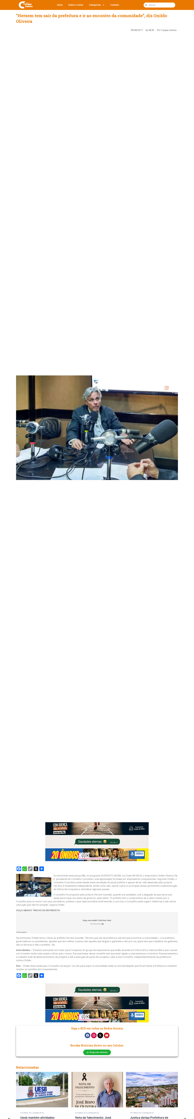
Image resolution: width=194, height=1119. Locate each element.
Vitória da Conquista (32, 1113)
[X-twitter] (100, 1035)
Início (60, 5)
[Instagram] (94, 1035)
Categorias (95, 5)
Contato (114, 5)
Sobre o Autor (75, 5)
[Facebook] (87, 1035)
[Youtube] (106, 1035)
